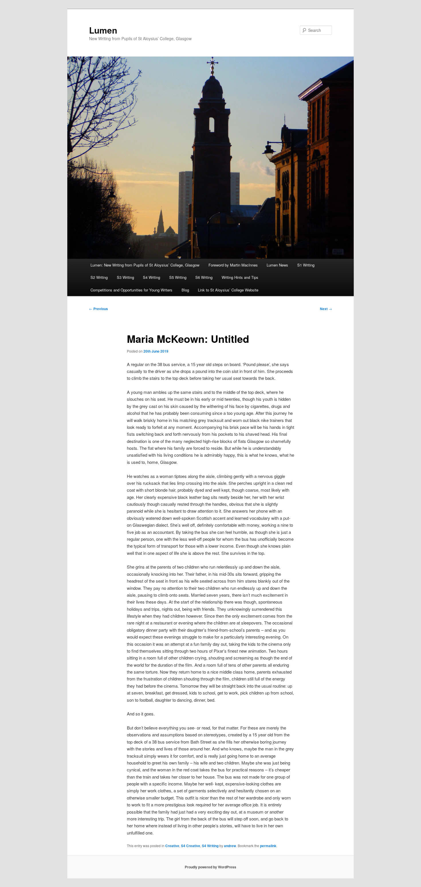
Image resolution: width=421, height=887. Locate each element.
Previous (98, 308)
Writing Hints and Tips (240, 277)
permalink (268, 845)
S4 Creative (190, 845)
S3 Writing (125, 277)
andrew (230, 845)
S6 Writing (204, 277)
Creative (172, 845)
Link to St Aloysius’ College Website (228, 290)
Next (326, 308)
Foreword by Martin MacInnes (233, 265)
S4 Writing (151, 277)
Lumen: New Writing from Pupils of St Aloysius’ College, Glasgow (145, 265)
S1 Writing (305, 265)
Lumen (103, 30)
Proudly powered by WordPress (210, 867)
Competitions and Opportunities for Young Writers (131, 290)
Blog (185, 290)
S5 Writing (177, 277)
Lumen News (277, 265)
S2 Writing (99, 277)
